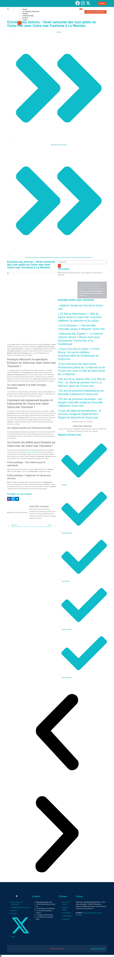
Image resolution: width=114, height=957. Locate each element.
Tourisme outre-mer (98, 289)
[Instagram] (83, 3)
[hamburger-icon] (80, 9)
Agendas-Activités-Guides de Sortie (90, 284)
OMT (91, 286)
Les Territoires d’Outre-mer (30, 11)
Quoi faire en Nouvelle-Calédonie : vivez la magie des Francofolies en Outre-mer (91, 293)
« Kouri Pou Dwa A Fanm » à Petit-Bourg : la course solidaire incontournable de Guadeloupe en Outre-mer (79, 354)
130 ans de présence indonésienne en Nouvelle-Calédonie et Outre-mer (81, 392)
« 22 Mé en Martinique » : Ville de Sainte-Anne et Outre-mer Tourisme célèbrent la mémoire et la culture (79, 317)
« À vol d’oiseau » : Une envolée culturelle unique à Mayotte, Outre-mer (81, 327)
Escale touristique (28, 16)
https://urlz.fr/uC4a (29, 452)
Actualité (25, 13)
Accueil (24, 9)
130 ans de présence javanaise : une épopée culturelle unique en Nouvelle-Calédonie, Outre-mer (80, 402)
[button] (9, 499)
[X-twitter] (88, 3)
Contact (24, 20)
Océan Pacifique (84, 286)
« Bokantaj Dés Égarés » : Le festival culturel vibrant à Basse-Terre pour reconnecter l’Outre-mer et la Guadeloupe (80, 339)
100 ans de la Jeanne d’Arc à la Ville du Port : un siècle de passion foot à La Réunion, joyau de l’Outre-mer (81, 382)
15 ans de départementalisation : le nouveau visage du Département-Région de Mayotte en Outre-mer (79, 414)
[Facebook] (77, 3)
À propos (25, 18)
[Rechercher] (59, 266)
